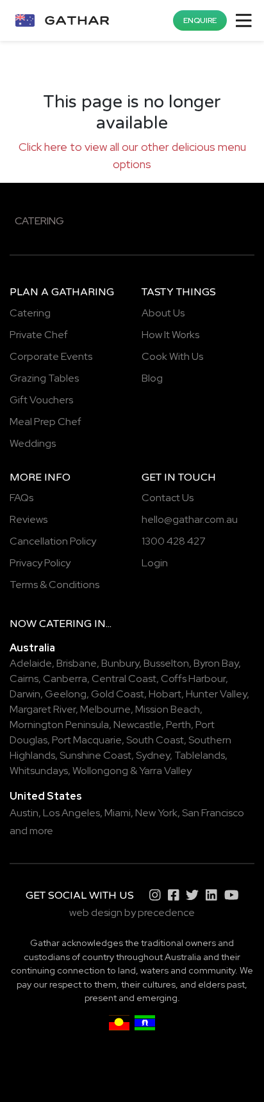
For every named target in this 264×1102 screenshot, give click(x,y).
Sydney (153, 755)
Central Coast (124, 678)
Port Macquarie (87, 740)
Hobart (165, 694)
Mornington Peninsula (59, 724)
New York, (157, 812)
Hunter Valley (216, 694)
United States (46, 796)
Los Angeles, (73, 812)
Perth (178, 724)
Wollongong (100, 770)
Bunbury (120, 663)
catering (65, 623)
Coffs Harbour (193, 678)
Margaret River (43, 709)
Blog (152, 378)
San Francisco (213, 812)
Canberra (65, 678)
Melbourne (105, 709)
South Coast (155, 740)
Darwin (25, 694)
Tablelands (199, 755)
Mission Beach (167, 709)
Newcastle (137, 724)
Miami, (118, 812)
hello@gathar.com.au (190, 519)
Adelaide (31, 663)
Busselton (166, 663)
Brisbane (76, 663)
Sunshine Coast (95, 755)
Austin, (25, 812)
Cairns (24, 678)
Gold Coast (117, 694)
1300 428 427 (174, 541)
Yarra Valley (165, 770)
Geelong (66, 694)
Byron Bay (216, 663)
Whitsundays (39, 770)
